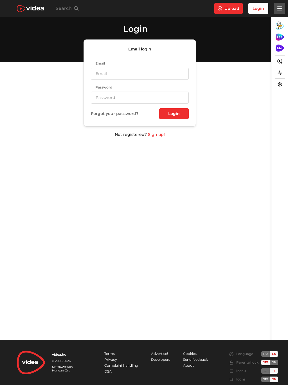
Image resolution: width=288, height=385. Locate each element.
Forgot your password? (114, 113)
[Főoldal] (30, 8)
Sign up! (156, 134)
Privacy (110, 359)
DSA (108, 371)
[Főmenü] (279, 8)
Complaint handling (121, 365)
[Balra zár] (265, 371)
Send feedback (195, 359)
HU (265, 354)
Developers (160, 359)
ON (274, 362)
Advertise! (159, 353)
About (188, 365)
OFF (265, 379)
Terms (109, 353)
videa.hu (59, 354)
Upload (231, 8)
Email (100, 63)
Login (258, 8)
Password (103, 87)
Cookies (190, 353)
